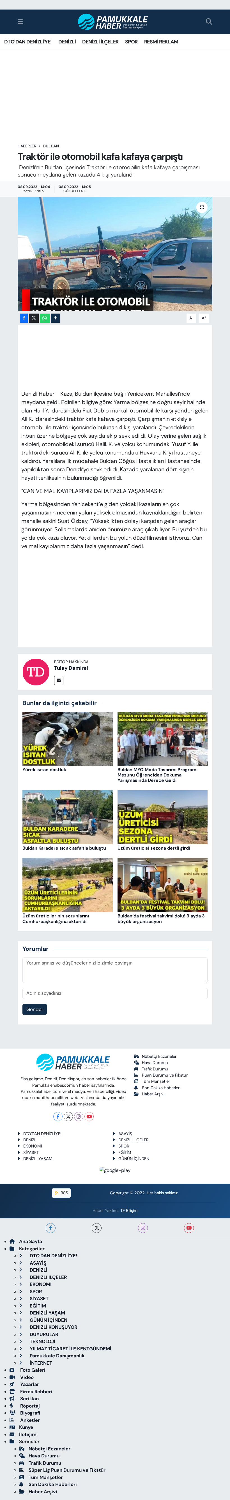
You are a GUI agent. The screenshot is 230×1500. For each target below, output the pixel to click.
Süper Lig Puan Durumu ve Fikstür (67, 1470)
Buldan (51, 146)
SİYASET (31, 1152)
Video (26, 1377)
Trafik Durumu (155, 1069)
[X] (68, 1116)
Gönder (34, 1009)
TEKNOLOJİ (42, 1341)
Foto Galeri (32, 1370)
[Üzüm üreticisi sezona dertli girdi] (163, 817)
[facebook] (51, 1228)
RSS (63, 1193)
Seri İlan (29, 1398)
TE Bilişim (128, 1210)
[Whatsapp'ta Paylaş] (45, 318)
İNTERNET (40, 1363)
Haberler (27, 146)
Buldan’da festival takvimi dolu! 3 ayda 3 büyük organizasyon (161, 918)
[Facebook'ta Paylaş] (24, 318)
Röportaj (29, 1406)
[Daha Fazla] (55, 318)
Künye (26, 1427)
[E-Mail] (58, 680)
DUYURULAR (43, 1334)
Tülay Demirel (71, 668)
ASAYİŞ (125, 1134)
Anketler (29, 1420)
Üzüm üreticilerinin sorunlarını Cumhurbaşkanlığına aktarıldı (55, 918)
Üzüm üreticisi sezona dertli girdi (154, 848)
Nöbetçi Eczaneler (159, 1056)
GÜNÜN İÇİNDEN (133, 1158)
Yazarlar (29, 1384)
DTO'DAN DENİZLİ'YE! (28, 41)
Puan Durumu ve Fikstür (165, 1075)
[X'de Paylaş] (34, 318)
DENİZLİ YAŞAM (37, 1158)
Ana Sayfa (30, 1241)
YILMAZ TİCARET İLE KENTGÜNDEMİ (70, 1349)
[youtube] (189, 1228)
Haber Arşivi (153, 1094)
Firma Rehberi (35, 1391)
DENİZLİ (67, 41)
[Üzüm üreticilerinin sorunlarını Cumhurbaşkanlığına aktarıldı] (67, 885)
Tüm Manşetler (156, 1081)
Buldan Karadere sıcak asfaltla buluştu (64, 848)
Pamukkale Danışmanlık (57, 1356)
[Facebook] (58, 1116)
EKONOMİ (32, 1146)
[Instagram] (78, 1116)
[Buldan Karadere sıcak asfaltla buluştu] (67, 817)
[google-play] (115, 1170)
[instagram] (143, 1228)
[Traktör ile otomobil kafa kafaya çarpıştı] (115, 254)
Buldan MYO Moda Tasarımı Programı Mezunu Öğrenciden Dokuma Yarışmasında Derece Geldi (157, 775)
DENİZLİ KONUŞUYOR (53, 1327)
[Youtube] (89, 1116)
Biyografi (29, 1413)
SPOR (131, 41)
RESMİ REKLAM (161, 41)
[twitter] (97, 1228)
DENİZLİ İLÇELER (100, 41)
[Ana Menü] (20, 21)
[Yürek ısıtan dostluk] (67, 738)
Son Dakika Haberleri (161, 1088)
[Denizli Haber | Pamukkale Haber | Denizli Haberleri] (113, 22)
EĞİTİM (124, 1152)
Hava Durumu (155, 1062)
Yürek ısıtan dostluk (44, 770)
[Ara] (209, 22)
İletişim (27, 1434)
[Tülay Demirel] (35, 671)
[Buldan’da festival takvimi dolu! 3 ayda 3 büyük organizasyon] (163, 885)
